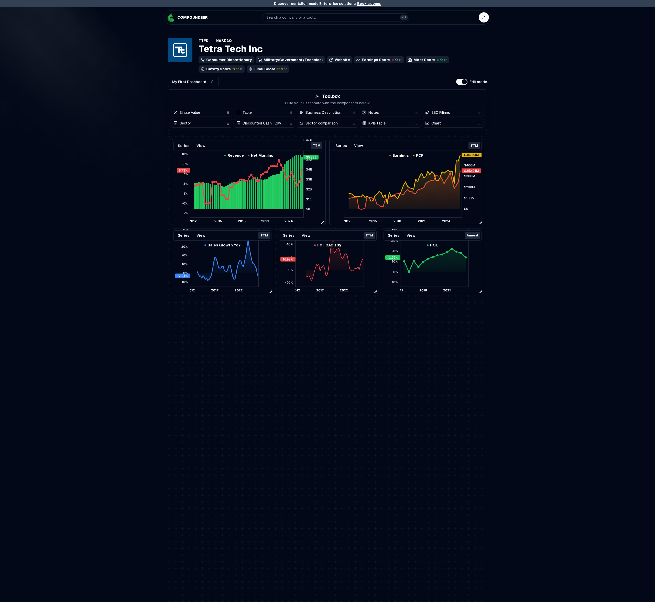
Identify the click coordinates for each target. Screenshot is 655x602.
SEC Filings (440, 112)
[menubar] (222, 235)
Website (342, 60)
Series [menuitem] (183, 235)
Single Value (190, 112)
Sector (185, 123)
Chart (436, 123)
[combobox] (193, 82)
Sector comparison (321, 123)
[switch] (461, 82)
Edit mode (478, 82)
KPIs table (377, 123)
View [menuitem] (200, 235)
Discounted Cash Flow (262, 123)
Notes (373, 112)
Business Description (323, 112)
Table (247, 112)
